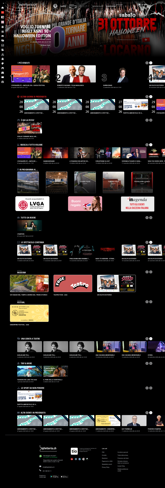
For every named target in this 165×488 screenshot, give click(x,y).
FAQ (103, 452)
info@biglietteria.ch (48, 467)
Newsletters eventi (107, 464)
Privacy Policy (105, 467)
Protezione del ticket (123, 458)
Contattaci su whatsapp (50, 457)
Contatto (104, 455)
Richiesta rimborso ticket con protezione (123, 462)
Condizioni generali (123, 452)
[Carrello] (139, 4)
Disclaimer (105, 458)
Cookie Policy (121, 466)
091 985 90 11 (47, 471)
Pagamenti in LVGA (107, 461)
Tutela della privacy (123, 455)
